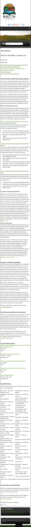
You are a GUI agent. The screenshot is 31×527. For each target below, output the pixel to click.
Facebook (9, 25)
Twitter (11, 25)
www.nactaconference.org (6, 307)
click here (6, 220)
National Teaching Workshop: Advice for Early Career (13, 368)
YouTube (14, 25)
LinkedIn (23, 25)
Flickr (20, 25)
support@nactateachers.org (7, 338)
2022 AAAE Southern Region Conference (10, 354)
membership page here (6, 499)
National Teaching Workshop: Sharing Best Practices (13, 361)
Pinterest (17, 25)
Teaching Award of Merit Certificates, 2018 (14, 513)
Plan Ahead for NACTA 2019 (10, 511)
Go (3, 43)
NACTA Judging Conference (7, 375)
